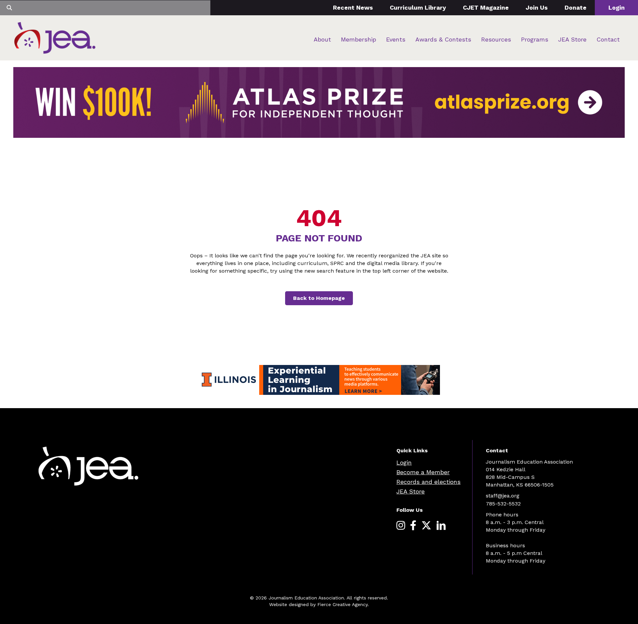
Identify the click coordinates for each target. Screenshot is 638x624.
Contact (608, 39)
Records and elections (428, 481)
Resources (496, 39)
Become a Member (423, 472)
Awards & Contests (443, 39)
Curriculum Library (418, 7)
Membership (358, 39)
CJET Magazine (486, 7)
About (322, 39)
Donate (575, 7)
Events (395, 39)
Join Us (537, 7)
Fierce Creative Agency (342, 604)
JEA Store (572, 39)
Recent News (353, 7)
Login (616, 7)
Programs (534, 39)
